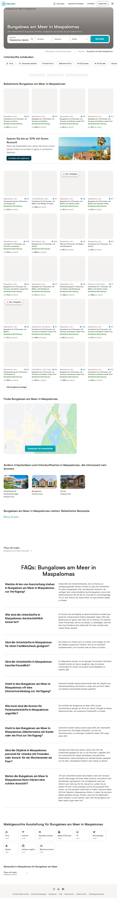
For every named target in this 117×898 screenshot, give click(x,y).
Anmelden (91, 4)
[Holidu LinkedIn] (58, 889)
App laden (60, 4)
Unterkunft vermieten (76, 4)
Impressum (52, 894)
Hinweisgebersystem (96, 894)
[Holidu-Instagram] (54, 889)
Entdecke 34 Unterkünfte (40, 448)
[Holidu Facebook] (63, 889)
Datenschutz (69, 894)
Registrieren (102, 4)
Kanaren (81, 51)
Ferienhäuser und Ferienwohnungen (58, 51)
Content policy (81, 894)
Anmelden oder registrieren (18, 158)
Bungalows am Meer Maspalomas (100, 51)
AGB (60, 894)
